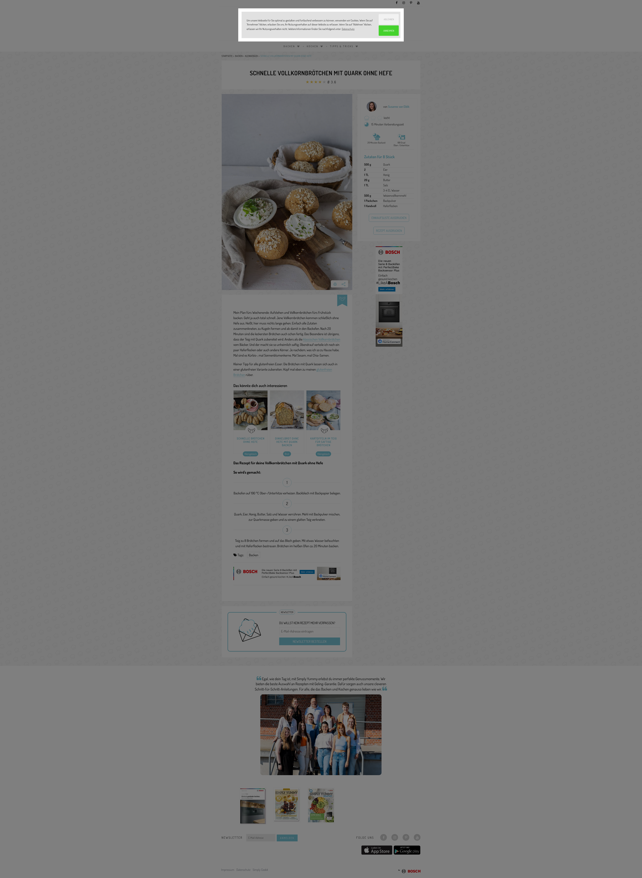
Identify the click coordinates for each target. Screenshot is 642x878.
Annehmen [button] (388, 30)
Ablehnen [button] (389, 19)
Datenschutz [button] (348, 29)
